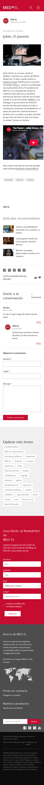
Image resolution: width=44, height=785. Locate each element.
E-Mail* (6, 592)
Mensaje (7, 384)
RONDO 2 (32, 99)
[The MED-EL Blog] (10, 7)
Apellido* (7, 570)
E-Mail (6, 371)
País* (5, 581)
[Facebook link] (24, 728)
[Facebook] (4, 270)
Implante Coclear (10, 82)
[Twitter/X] (9, 270)
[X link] (34, 728)
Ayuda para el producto (13, 708)
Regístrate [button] (12, 613)
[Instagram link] (29, 728)
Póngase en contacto (11, 695)
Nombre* (7, 559)
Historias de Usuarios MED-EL (27, 168)
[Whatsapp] (14, 270)
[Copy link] (19, 270)
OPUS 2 (16, 85)
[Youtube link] (39, 728)
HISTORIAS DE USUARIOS (13, 31)
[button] (38, 7)
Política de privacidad (10, 742)
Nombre (7, 359)
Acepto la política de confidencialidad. (15, 605)
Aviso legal (21, 742)
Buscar (34, 721)
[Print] (24, 270)
